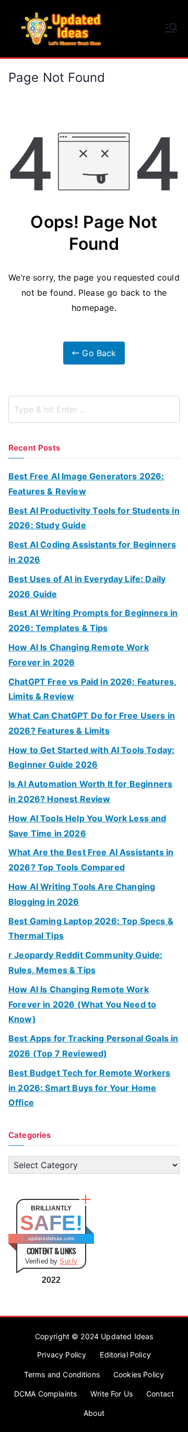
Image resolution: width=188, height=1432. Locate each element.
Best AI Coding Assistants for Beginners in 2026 (92, 552)
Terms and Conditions (62, 1374)
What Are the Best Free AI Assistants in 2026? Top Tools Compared (90, 859)
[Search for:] (94, 409)
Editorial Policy (125, 1354)
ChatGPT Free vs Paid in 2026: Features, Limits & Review (92, 689)
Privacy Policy (61, 1354)
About (94, 1413)
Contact (160, 1393)
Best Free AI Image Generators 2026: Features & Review (86, 483)
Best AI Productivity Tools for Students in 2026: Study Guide (94, 518)
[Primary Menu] (171, 28)
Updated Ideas (127, 1336)
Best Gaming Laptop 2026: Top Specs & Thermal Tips (90, 928)
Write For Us (111, 1393)
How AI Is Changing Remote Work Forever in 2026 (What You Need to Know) (82, 1004)
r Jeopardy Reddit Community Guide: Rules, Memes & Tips (85, 962)
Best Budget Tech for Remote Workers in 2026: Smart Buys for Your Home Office (89, 1087)
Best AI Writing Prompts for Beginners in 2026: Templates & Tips (93, 620)
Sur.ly (68, 1261)
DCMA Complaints (45, 1393)
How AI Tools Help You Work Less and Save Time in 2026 (87, 826)
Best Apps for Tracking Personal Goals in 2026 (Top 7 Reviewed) (93, 1046)
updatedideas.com (51, 1238)
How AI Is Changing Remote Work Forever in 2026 (78, 655)
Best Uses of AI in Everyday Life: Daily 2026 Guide (87, 586)
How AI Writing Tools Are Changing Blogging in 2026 (81, 894)
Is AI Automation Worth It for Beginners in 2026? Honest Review (90, 791)
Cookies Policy (138, 1374)
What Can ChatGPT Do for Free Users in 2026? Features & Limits (91, 723)
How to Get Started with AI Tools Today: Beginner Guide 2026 (91, 757)
